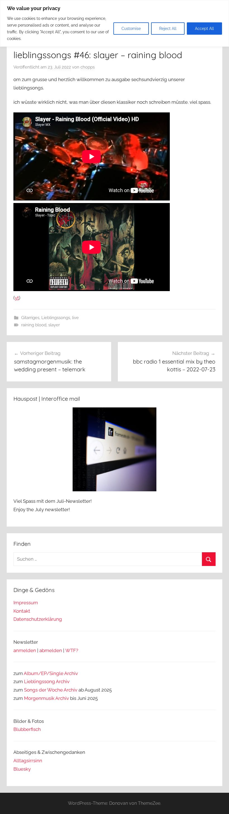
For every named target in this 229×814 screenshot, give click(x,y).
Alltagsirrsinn (27, 760)
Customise (131, 28)
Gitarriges (30, 317)
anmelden (24, 650)
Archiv (63, 681)
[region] (114, 23)
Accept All (204, 28)
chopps (87, 67)
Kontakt (21, 611)
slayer (54, 324)
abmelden (50, 650)
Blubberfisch (27, 729)
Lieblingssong (39, 681)
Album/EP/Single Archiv (51, 673)
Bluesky (22, 769)
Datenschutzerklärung (37, 619)
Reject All (167, 28)
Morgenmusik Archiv (46, 698)
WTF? (71, 650)
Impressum (25, 602)
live (75, 317)
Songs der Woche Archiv (50, 690)
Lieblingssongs (55, 317)
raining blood (33, 324)
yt (17, 298)
